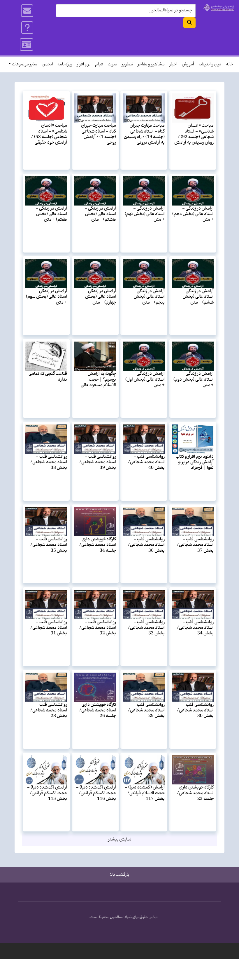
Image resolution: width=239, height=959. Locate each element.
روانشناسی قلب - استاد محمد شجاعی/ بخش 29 (146, 710)
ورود (26, 44)
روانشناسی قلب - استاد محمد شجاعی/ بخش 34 (195, 628)
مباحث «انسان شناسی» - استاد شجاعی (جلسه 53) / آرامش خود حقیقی (49, 134)
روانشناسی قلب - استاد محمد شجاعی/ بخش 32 (97, 628)
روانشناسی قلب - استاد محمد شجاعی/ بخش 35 (48, 545)
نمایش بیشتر (119, 839)
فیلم (99, 64)
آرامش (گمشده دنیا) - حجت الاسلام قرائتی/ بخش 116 (96, 793)
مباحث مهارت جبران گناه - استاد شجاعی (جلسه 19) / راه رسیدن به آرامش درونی (144, 134)
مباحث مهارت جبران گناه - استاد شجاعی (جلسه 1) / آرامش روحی (98, 134)
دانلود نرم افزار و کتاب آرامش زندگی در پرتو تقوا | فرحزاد (195, 462)
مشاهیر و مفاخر (151, 64)
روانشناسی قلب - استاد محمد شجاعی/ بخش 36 (146, 545)
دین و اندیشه (209, 64)
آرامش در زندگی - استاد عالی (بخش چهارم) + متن (100, 297)
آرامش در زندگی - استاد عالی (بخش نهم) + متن (145, 214)
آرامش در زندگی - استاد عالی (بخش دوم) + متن (193, 379)
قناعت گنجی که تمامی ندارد (48, 376)
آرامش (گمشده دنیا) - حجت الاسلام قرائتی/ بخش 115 (47, 793)
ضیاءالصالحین (121, 917)
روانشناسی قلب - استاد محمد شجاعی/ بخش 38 (48, 462)
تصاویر (127, 64)
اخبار (173, 64)
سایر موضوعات (24, 64)
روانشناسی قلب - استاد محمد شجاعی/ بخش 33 (146, 628)
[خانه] (219, 7)
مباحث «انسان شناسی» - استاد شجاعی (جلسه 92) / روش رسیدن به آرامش (194, 134)
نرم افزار (83, 64)
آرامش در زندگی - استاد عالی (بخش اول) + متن (145, 379)
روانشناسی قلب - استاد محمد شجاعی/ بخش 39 (97, 462)
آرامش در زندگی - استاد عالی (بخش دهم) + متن (193, 214)
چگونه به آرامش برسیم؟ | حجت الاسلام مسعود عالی (98, 379)
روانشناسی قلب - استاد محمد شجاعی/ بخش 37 (195, 545)
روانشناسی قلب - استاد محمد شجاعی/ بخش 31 (48, 628)
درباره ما (27, 27)
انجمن (47, 64)
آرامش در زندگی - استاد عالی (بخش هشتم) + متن (100, 214)
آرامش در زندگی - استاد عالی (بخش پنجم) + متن (149, 297)
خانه (229, 64)
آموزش (188, 64)
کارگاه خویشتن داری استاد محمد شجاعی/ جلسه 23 (195, 793)
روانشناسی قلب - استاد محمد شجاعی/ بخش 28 (48, 710)
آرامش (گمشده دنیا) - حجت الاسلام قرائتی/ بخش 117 (145, 793)
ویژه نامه (64, 64)
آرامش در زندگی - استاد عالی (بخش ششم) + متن (198, 297)
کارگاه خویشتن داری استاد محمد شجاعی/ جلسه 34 (97, 545)
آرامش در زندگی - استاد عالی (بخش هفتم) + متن (51, 214)
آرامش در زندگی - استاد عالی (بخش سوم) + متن (46, 297)
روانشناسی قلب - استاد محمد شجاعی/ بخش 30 (195, 710)
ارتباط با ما (27, 10)
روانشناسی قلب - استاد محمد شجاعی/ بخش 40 (146, 462)
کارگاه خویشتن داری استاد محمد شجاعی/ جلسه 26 (97, 710)
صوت (112, 64)
